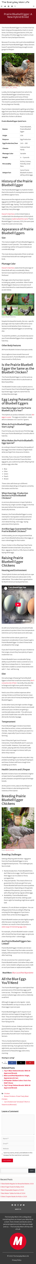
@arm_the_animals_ (12, 87)
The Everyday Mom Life (15, 2)
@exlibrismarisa (10, 850)
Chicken (7, 1094)
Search (32, 1170)
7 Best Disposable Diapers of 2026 (12, 1190)
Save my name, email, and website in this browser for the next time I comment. (18, 1154)
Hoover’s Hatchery (8, 214)
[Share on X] (21, 1062)
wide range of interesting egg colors (14, 927)
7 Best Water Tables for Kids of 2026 (12, 1193)
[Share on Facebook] (12, 1062)
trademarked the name (20, 219)
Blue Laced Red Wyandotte (22, 973)
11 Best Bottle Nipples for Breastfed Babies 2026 (17, 1184)
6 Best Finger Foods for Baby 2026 (12, 1187)
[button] (15, 6)
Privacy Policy (16, 1260)
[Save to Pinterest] (30, 1062)
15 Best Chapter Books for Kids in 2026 (13, 1197)
